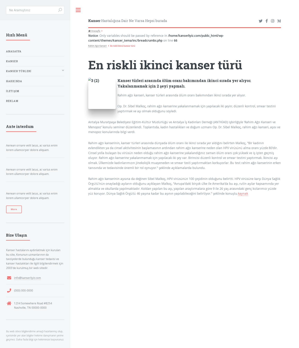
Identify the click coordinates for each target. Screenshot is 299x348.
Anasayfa (95, 30)
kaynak (243, 193)
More (14, 209)
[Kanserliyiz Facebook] (266, 21)
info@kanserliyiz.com (27, 278)
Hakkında (14, 81)
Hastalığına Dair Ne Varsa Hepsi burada (127, 21)
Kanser (12, 61)
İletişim (12, 91)
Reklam (12, 101)
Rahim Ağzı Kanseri (97, 45)
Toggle (78, 10)
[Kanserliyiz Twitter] (260, 21)
